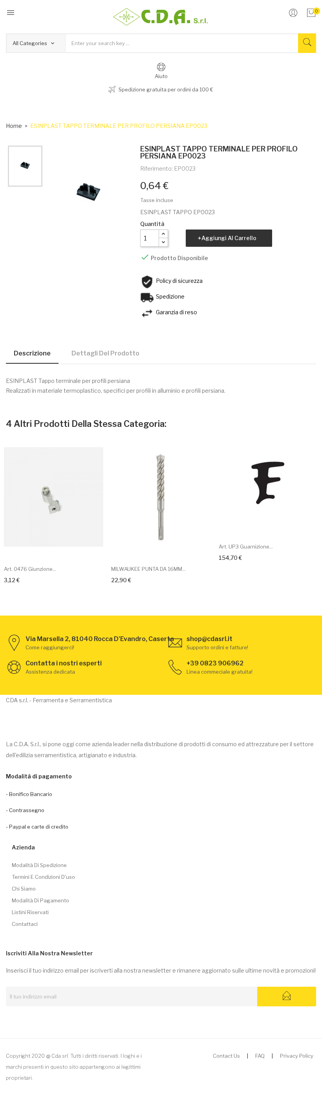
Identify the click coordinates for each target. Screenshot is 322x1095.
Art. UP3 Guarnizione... (246, 546)
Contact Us (226, 1056)
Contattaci (25, 924)
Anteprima (62, 547)
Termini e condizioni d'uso (43, 877)
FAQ (260, 1056)
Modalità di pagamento (40, 900)
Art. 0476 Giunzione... (30, 569)
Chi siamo (24, 888)
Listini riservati (30, 912)
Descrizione (32, 353)
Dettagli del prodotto (105, 353)
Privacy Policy (296, 1056)
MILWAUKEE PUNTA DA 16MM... (148, 569)
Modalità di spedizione (39, 865)
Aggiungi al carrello (228, 238)
